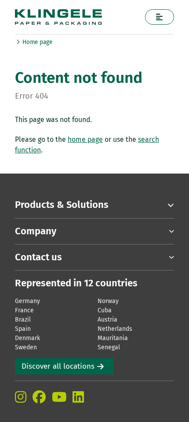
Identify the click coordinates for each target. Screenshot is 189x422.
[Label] (159, 17)
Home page (37, 42)
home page (85, 139)
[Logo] (77, 17)
